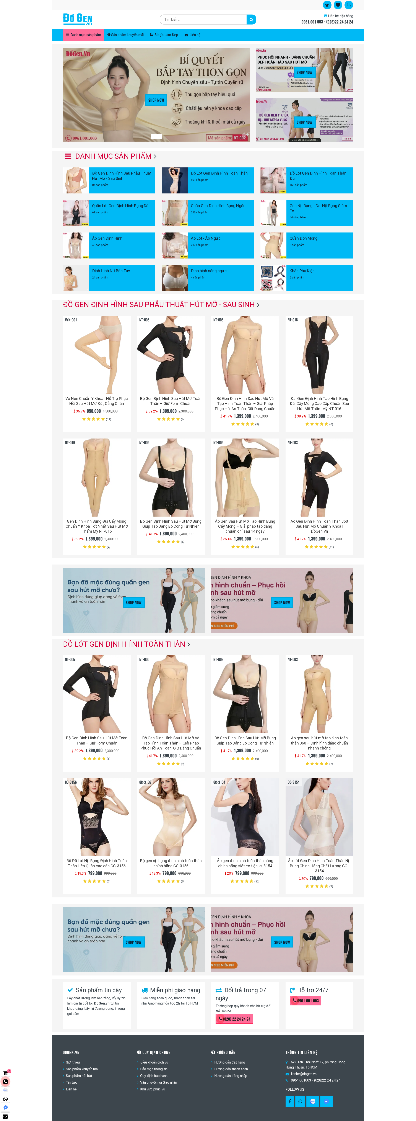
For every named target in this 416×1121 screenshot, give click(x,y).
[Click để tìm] (251, 20)
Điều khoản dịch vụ (154, 1062)
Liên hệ (194, 35)
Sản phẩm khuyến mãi (127, 35)
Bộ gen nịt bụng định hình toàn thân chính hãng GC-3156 (171, 863)
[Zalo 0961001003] (312, 1101)
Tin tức (71, 1082)
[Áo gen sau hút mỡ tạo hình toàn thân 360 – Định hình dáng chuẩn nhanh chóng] (319, 694)
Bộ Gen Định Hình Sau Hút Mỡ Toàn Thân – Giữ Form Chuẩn (171, 401)
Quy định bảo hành (153, 1076)
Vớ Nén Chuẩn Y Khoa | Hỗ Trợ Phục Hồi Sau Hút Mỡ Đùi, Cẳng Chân (96, 401)
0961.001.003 (308, 1000)
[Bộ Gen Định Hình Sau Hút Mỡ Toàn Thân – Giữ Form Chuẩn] (171, 355)
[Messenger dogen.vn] (5, 1107)
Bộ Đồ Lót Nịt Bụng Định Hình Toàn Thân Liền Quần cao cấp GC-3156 (97, 863)
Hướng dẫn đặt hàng (229, 1062)
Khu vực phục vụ (152, 1089)
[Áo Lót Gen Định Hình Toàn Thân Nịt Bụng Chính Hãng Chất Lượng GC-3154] (319, 817)
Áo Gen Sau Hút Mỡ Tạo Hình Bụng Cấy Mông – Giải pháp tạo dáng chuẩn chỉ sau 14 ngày (245, 526)
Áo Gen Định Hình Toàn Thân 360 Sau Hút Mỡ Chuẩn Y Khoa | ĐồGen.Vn (319, 526)
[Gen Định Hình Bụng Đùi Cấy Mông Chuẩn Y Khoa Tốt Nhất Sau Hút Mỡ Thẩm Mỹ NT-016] (97, 477)
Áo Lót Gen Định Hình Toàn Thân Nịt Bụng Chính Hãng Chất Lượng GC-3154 (319, 865)
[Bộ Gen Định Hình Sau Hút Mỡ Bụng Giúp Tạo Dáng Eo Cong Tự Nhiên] (171, 477)
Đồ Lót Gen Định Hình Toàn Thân (124, 644)
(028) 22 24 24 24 (236, 1018)
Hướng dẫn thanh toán (231, 1069)
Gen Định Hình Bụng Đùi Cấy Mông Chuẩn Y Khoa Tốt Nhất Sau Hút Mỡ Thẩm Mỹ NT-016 (97, 526)
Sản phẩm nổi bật (79, 1076)
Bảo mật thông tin (153, 1069)
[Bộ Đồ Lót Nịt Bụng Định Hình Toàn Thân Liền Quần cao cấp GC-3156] (97, 817)
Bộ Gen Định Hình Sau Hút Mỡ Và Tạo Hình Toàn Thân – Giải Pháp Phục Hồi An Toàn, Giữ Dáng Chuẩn (245, 403)
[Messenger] (326, 1101)
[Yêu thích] (124, 382)
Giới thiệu (73, 1062)
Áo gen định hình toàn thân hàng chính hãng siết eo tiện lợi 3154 (245, 863)
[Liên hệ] (5, 1116)
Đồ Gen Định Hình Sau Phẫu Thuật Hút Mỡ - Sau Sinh (159, 304)
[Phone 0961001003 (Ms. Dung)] (5, 1081)
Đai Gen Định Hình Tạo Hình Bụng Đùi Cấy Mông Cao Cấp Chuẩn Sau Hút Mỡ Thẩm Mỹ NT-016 (319, 403)
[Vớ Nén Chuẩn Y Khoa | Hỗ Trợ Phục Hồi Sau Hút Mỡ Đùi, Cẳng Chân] (97, 355)
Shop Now (156, 100)
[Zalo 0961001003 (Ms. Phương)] (5, 1090)
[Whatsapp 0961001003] (300, 1101)
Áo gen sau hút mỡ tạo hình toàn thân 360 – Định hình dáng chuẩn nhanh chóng (319, 743)
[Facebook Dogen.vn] (290, 1101)
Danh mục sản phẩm (85, 35)
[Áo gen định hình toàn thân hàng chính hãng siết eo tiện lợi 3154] (245, 817)
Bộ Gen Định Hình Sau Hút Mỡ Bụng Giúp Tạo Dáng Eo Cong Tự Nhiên (171, 524)
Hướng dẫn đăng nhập (230, 1076)
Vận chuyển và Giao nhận (158, 1082)
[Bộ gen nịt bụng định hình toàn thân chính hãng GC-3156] (171, 817)
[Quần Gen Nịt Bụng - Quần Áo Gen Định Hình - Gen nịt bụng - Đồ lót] (77, 19)
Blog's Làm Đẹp (166, 35)
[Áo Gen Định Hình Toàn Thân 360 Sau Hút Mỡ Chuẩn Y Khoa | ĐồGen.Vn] (319, 477)
